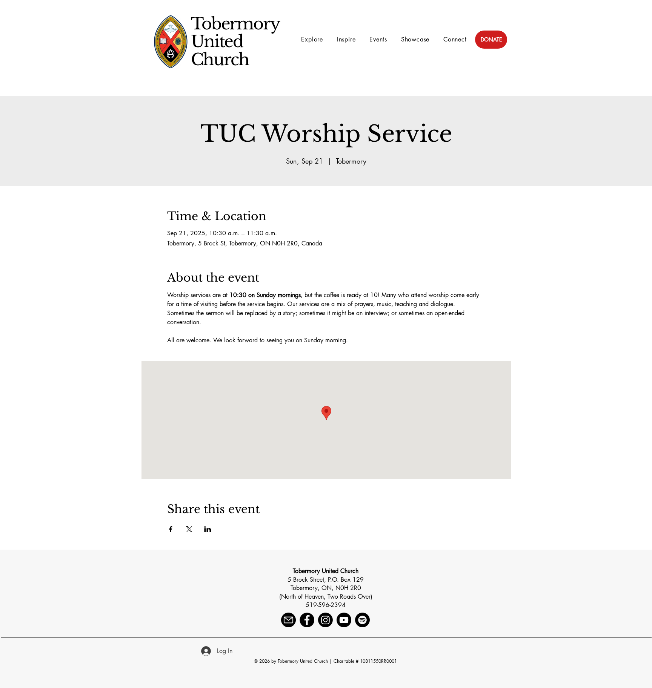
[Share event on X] (189, 529)
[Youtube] (344, 620)
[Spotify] (362, 620)
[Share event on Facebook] (170, 529)
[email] (288, 620)
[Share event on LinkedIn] (207, 529)
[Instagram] (325, 620)
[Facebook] (307, 620)
